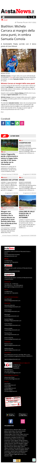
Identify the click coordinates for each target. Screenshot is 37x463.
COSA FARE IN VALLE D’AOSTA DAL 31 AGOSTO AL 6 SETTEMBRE (27, 214)
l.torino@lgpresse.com (10, 385)
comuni (3, 209)
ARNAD (21, 180)
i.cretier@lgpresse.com (10, 388)
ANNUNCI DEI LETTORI (9, 180)
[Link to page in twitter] (8, 123)
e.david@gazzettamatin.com (11, 316)
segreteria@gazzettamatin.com (15, 287)
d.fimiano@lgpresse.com (10, 391)
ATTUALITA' (11, 208)
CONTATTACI (7, 352)
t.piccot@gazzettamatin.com (11, 334)
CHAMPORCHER (25, 143)
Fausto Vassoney (7, 174)
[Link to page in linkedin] (12, 123)
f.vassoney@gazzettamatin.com (12, 339)
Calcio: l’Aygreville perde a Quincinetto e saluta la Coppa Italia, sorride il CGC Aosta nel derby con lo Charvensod (9, 159)
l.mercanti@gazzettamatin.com (12, 300)
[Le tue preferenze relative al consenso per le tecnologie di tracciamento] (34, 460)
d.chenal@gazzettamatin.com (12, 311)
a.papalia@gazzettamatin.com (12, 330)
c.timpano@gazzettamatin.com (12, 325)
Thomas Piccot (22, 22)
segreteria (26, 174)
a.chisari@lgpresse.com (14, 379)
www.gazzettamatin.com (10, 256)
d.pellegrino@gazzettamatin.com (12, 320)
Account (6, 381)
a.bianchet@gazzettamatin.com (12, 307)
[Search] (29, 17)
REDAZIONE (7, 282)
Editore (6, 259)
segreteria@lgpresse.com (14, 372)
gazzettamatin (25, 235)
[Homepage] (3, 17)
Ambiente (5, 208)
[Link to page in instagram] (22, 123)
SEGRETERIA (7, 342)
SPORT (4, 152)
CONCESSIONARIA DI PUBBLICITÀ (21, 363)
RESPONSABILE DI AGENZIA (11, 375)
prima (11, 77)
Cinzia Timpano (7, 235)
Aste (21, 140)
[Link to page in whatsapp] (17, 123)
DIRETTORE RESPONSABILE (11, 297)
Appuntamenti (24, 208)
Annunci (4, 177)
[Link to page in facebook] (3, 123)
